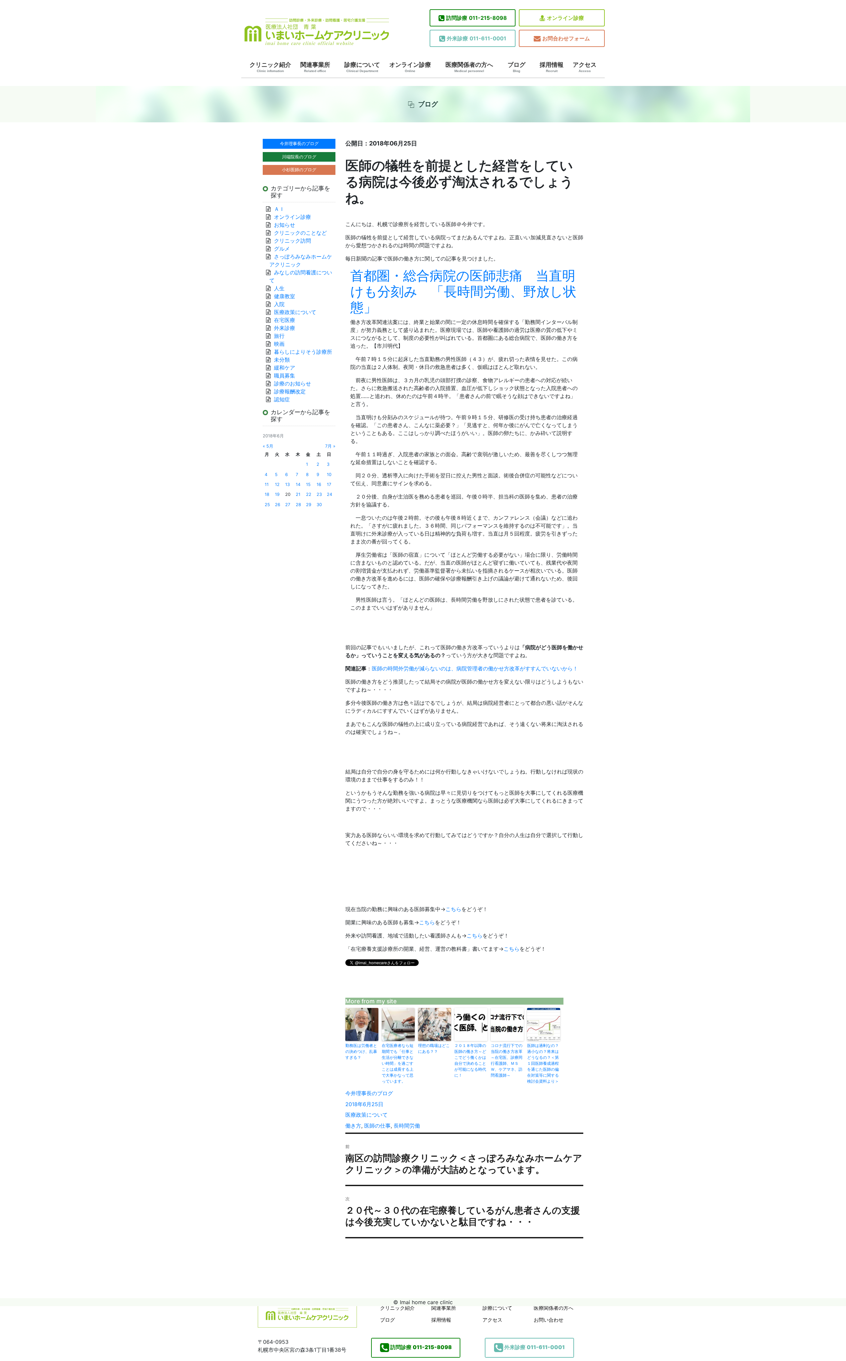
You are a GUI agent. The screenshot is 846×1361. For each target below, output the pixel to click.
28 (298, 504)
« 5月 (268, 446)
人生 (279, 288)
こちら (453, 909)
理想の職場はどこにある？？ (434, 1048)
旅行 (279, 336)
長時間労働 (407, 1125)
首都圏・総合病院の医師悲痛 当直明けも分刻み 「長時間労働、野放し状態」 (463, 291)
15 (308, 484)
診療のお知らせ (292, 383)
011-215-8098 (476, 18)
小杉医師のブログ (299, 169)
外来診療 (284, 328)
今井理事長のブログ (369, 1093)
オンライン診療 (565, 18)
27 (287, 504)
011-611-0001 (476, 38)
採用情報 (551, 67)
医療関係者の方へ (469, 67)
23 (319, 494)
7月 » (330, 446)
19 (277, 494)
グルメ (282, 248)
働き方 (353, 1125)
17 (329, 484)
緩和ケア (287, 367)
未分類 (282, 359)
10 (329, 474)
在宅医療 (284, 320)
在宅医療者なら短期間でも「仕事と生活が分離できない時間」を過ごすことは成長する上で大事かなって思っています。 (397, 1063)
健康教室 (284, 296)
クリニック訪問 (292, 240)
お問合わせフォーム (566, 38)
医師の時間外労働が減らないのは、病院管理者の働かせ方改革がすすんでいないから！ (475, 668)
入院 (279, 304)
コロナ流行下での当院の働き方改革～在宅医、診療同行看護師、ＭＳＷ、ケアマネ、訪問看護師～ (506, 1060)
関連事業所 (315, 67)
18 (267, 494)
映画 (279, 343)
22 (308, 494)
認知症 (282, 399)
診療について (362, 67)
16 (319, 484)
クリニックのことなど (300, 232)
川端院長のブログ (299, 156)
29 (308, 504)
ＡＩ (279, 209)
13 (287, 484)
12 (277, 484)
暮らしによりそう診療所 (303, 351)
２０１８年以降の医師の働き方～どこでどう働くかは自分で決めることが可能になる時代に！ (470, 1060)
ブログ (516, 67)
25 (267, 504)
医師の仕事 (377, 1125)
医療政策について (366, 1114)
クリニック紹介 (270, 67)
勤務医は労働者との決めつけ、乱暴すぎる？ (361, 1051)
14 (298, 484)
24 (329, 494)
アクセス (584, 67)
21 (298, 494)
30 (319, 504)
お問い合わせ (548, 1320)
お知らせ (284, 224)
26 (277, 504)
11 (267, 484)
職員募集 (284, 375)
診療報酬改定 (290, 391)
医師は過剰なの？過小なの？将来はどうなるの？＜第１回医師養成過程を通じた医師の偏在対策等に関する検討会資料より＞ (543, 1063)
